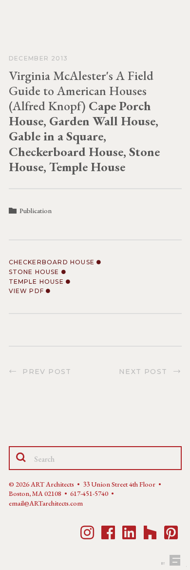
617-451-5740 (89, 493)
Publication (35, 210)
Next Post (145, 371)
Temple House (37, 281)
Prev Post (45, 371)
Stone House (35, 271)
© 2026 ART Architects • (46, 484)
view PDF (27, 291)
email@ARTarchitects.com (46, 503)
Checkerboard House (53, 262)
